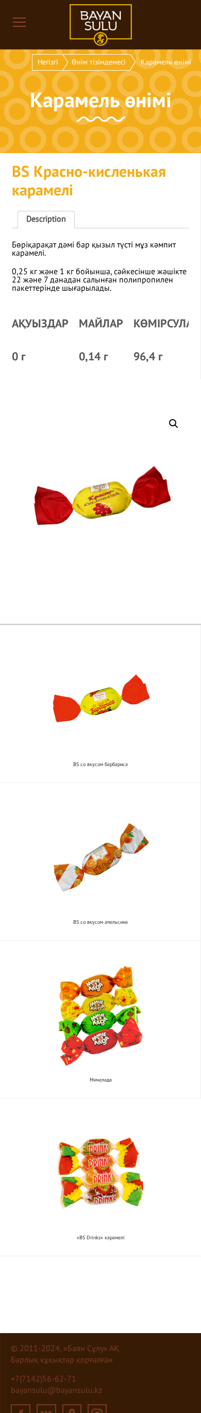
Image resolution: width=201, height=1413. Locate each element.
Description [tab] (46, 219)
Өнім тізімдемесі (99, 62)
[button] (173, 423)
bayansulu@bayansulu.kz (56, 1391)
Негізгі (48, 62)
